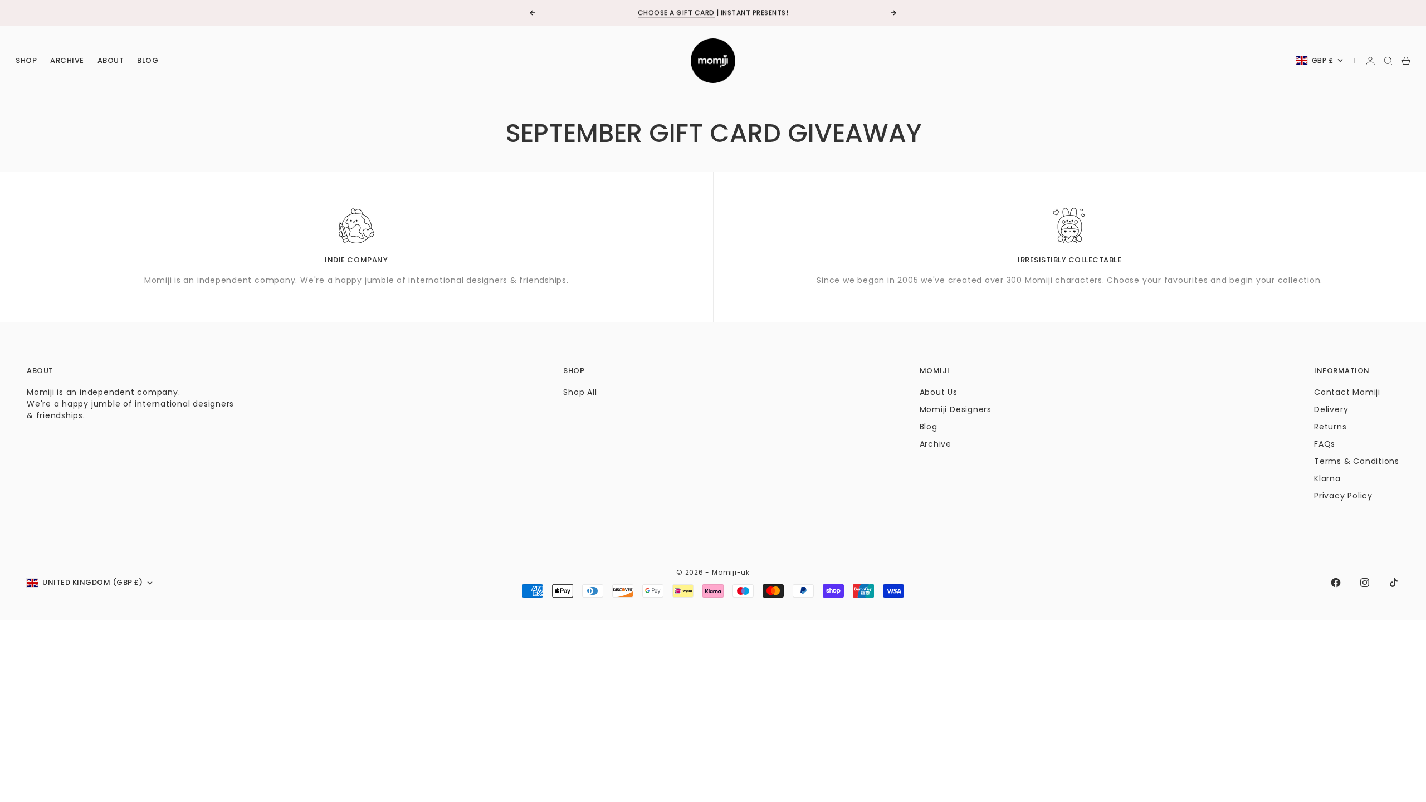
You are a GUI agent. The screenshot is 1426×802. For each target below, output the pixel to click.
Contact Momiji (1347, 392)
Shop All (580, 392)
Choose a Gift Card (676, 12)
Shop (26, 60)
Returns (1330, 426)
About (110, 60)
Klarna (1327, 478)
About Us (939, 392)
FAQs (1324, 443)
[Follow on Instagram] (1364, 582)
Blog (147, 60)
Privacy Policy (1343, 495)
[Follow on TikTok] (1393, 582)
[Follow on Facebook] (1335, 582)
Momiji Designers (956, 409)
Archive (67, 60)
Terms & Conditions (1356, 461)
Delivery (1331, 409)
